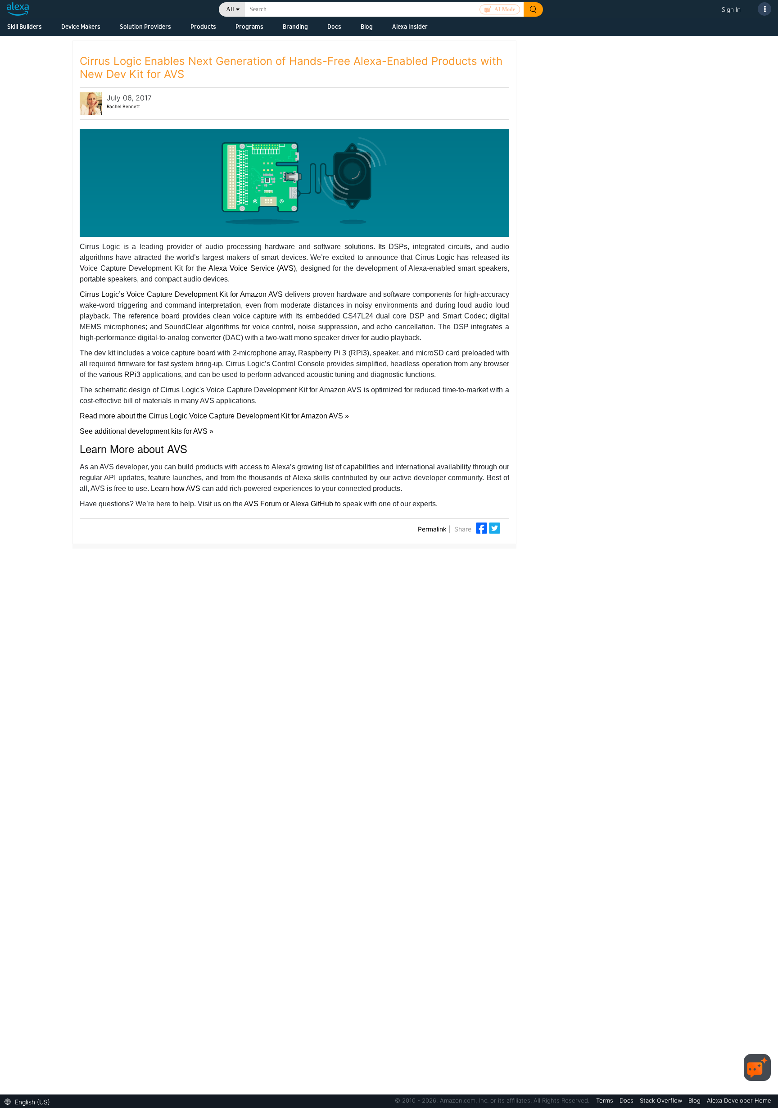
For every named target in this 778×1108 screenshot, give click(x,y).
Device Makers (80, 26)
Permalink (432, 529)
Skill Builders (24, 26)
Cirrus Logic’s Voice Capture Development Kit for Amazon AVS (181, 294)
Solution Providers (145, 26)
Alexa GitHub (311, 504)
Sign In (731, 9)
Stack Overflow (662, 1100)
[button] (29, 1101)
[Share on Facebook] (482, 527)
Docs (334, 26)
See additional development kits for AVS (144, 431)
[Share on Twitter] (494, 527)
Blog (367, 26)
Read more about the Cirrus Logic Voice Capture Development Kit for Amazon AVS (212, 416)
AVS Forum (262, 504)
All (230, 9)
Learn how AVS (175, 488)
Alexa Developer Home (739, 1100)
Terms (605, 1100)
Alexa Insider (410, 26)
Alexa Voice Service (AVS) (252, 268)
